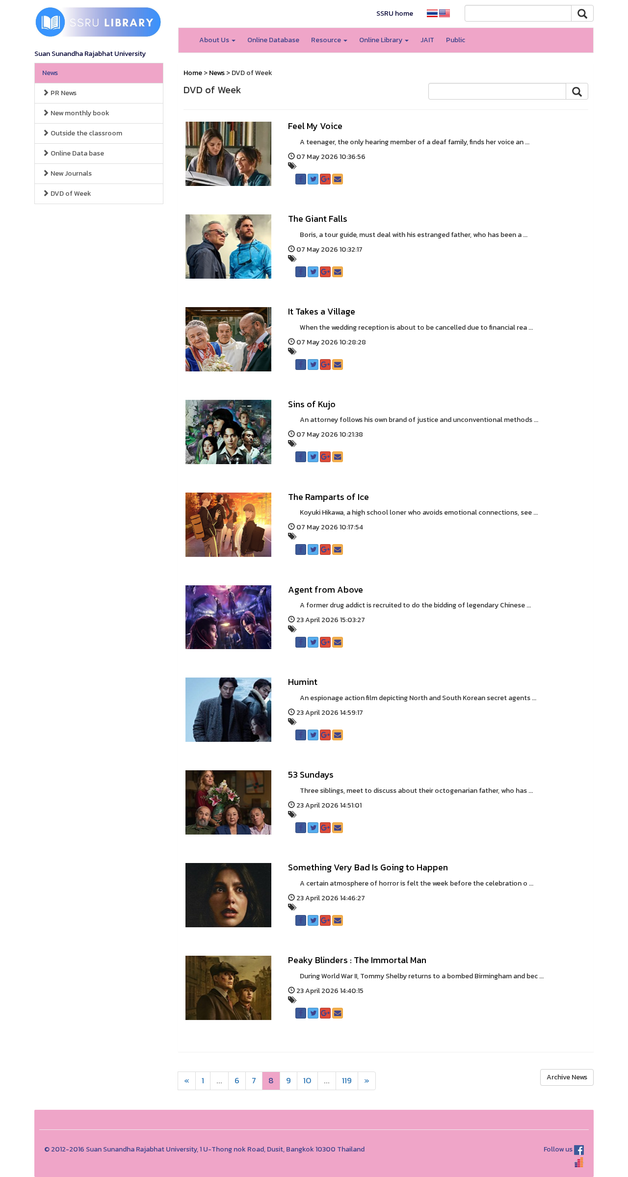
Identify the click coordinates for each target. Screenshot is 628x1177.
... (219, 1080)
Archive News (567, 1077)
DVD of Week (70, 193)
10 (307, 1080)
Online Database (273, 40)
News (50, 73)
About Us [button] (215, 40)
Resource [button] (326, 40)
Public (455, 40)
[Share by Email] (337, 179)
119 (347, 1080)
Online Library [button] (381, 40)
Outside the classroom (85, 133)
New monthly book (79, 113)
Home (192, 73)
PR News (63, 93)
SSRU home (394, 13)
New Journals (70, 173)
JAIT (427, 40)
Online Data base (76, 153)
